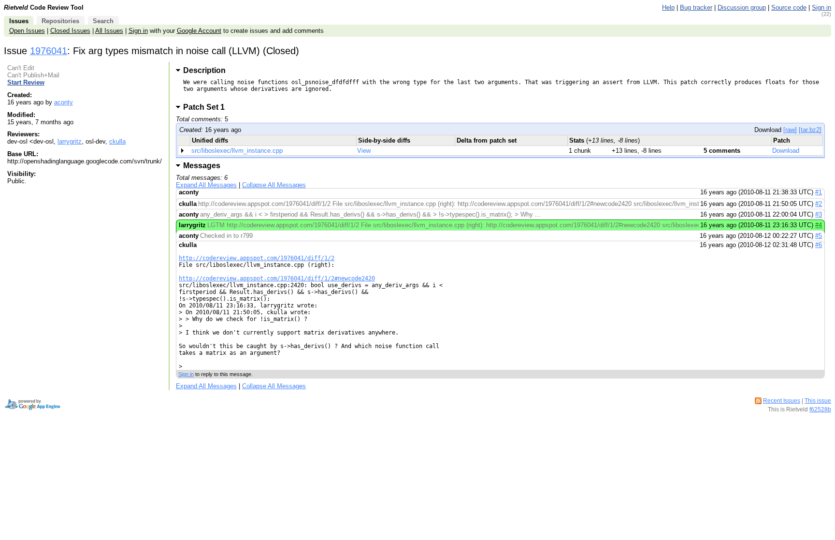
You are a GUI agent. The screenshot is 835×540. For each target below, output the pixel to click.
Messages (201, 165)
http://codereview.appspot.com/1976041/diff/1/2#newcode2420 (277, 278)
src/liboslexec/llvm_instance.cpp (237, 150)
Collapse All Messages (274, 185)
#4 (818, 225)
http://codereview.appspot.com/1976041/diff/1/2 (256, 258)
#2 (818, 203)
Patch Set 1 (207, 107)
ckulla (117, 141)
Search (103, 21)
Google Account (199, 30)
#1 (818, 192)
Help (668, 7)
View (364, 150)
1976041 (48, 50)
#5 (818, 235)
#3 (818, 214)
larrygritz (70, 141)
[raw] (790, 129)
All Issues (109, 30)
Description (204, 70)
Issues (19, 21)
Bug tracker (696, 7)
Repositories (60, 21)
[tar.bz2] (810, 129)
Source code (788, 7)
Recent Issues (781, 400)
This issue (818, 400)
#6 (818, 244)
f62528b (820, 409)
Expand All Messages (206, 185)
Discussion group (742, 7)
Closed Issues (70, 30)
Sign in (821, 7)
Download (785, 150)
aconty (63, 102)
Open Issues (27, 30)
